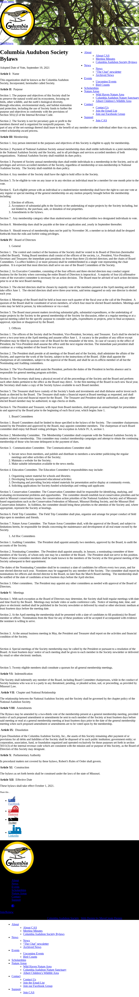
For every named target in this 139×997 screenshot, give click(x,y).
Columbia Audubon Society (63, 918)
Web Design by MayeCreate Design (101, 918)
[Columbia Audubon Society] (17, 37)
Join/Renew (7, 43)
